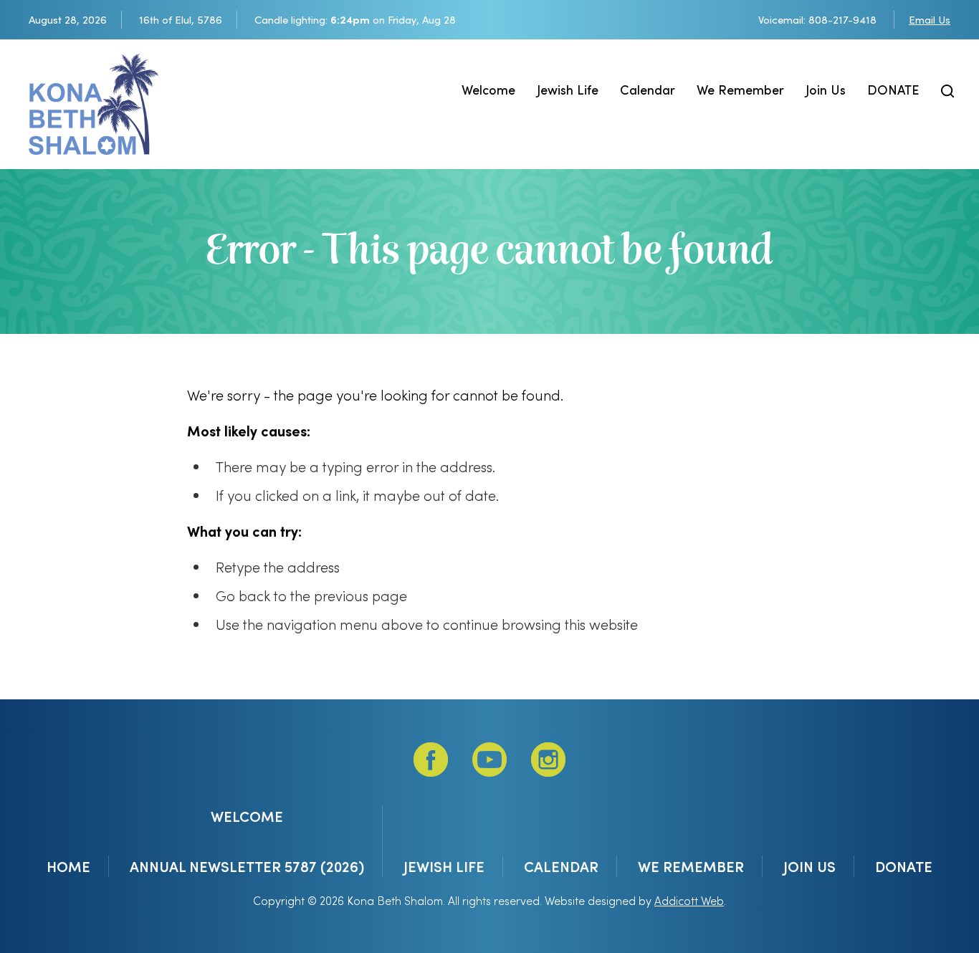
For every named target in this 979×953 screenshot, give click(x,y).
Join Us (826, 89)
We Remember (740, 89)
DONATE (893, 89)
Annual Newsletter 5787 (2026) (247, 866)
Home (68, 866)
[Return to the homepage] (93, 104)
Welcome (488, 89)
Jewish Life (567, 89)
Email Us (929, 19)
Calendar (647, 89)
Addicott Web (689, 900)
